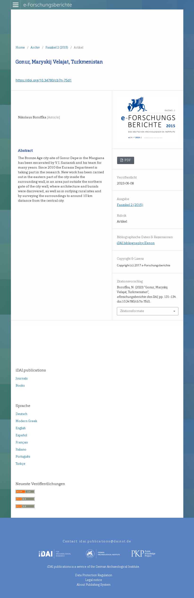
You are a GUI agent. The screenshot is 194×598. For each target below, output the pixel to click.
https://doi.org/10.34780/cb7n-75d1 (44, 80)
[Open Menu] (15, 4)
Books (20, 386)
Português (23, 457)
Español (21, 435)
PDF (127, 160)
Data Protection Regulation (93, 575)
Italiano (21, 449)
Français (22, 442)
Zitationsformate (132, 311)
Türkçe (20, 464)
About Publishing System (93, 585)
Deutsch (21, 414)
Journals (21, 378)
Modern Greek (26, 421)
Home (20, 47)
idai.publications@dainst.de (105, 541)
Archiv (35, 47)
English (21, 428)
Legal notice (93, 580)
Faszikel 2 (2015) (56, 47)
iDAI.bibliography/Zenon (136, 243)
